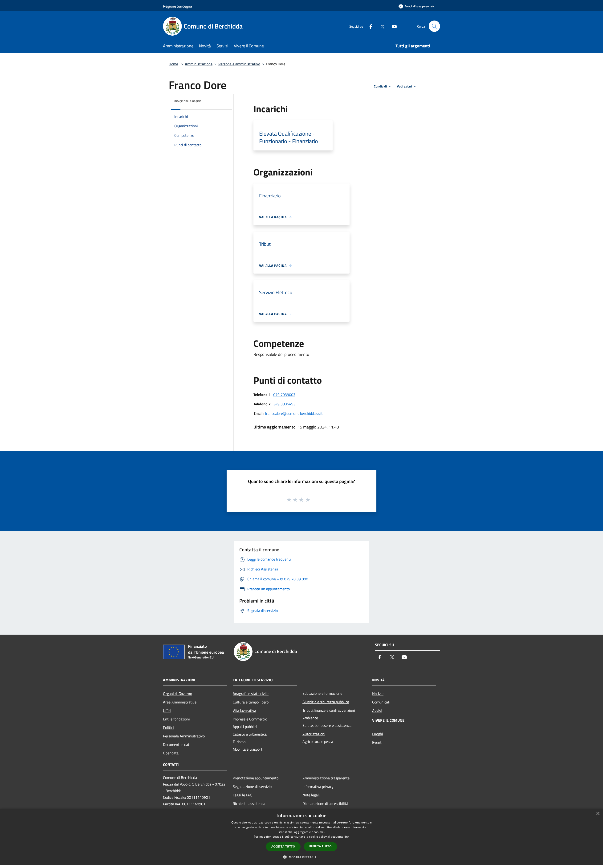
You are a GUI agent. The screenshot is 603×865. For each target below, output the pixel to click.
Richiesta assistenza (249, 803)
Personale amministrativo (239, 64)
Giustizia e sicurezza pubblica (325, 702)
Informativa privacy (318, 786)
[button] (301, 857)
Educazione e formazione (322, 693)
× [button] (597, 813)
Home (173, 64)
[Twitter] (380, 26)
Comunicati (381, 702)
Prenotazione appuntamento (255, 778)
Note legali (311, 795)
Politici (168, 727)
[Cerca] (434, 26)
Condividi (380, 86)
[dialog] (301, 837)
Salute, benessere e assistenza (326, 725)
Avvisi (377, 710)
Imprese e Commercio (250, 719)
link (346, 837)
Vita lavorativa (244, 710)
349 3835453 (284, 404)
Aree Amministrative (179, 702)
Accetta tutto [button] (283, 846)
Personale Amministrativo (184, 736)
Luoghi (377, 734)
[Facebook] (369, 26)
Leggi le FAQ (243, 795)
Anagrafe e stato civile (251, 693)
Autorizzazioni (313, 734)
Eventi (377, 742)
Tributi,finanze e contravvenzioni (328, 710)
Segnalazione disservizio (252, 786)
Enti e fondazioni (176, 719)
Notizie (377, 693)
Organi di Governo (177, 693)
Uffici (167, 710)
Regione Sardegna (177, 6)
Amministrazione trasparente (326, 778)
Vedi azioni (404, 86)
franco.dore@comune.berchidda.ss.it (294, 413)
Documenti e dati (176, 744)
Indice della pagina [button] (187, 101)
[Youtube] (392, 26)
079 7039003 (284, 394)
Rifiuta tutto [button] (320, 846)
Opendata (171, 753)
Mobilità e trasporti (248, 749)
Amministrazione (198, 64)
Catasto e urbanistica (250, 734)
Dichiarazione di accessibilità (325, 803)
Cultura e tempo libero (251, 702)
